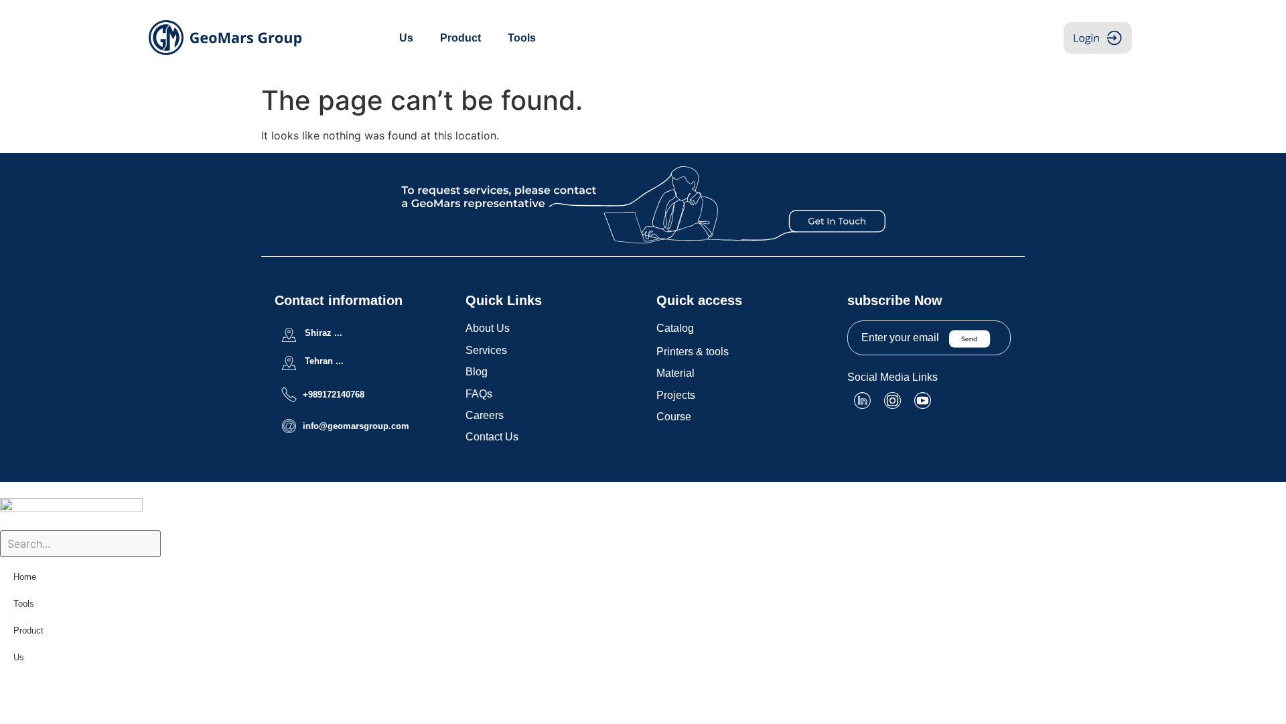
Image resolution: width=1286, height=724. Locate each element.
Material (675, 373)
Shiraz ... (323, 333)
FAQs (479, 394)
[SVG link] (643, 204)
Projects (675, 395)
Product (460, 38)
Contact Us (492, 436)
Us (406, 38)
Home (24, 577)
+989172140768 (333, 394)
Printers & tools (692, 351)
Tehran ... (324, 361)
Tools (522, 38)
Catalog (675, 328)
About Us (488, 328)
